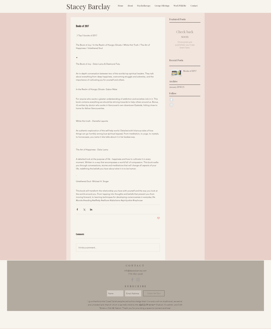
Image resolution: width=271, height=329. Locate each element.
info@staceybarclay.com (135, 270)
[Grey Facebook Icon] (132, 279)
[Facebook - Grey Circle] (171, 100)
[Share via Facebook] (77, 209)
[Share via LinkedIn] (91, 209)
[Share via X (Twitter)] (84, 209)
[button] (130, 5)
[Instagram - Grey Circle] (171, 105)
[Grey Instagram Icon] (138, 279)
